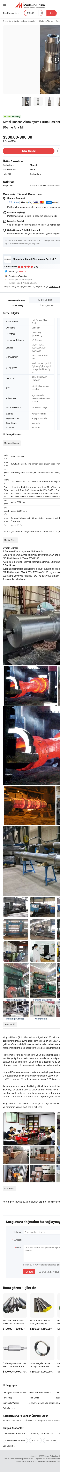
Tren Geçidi (34, 1397)
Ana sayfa (7, 21)
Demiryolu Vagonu (11, 1403)
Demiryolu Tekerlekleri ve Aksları (16, 1392)
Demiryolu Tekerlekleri (39, 1392)
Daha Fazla (8, 1445)
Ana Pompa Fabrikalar (15, 1440)
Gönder (29, 1271)
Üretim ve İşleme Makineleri (25, 21)
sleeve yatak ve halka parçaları (42, 1403)
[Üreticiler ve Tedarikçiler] (30, 5)
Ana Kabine (50, 1440)
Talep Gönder (29, 151)
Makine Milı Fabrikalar (15, 1433)
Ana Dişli (35, 1440)
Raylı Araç (7, 1397)
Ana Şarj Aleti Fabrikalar (42, 1433)
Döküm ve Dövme (46, 21)
